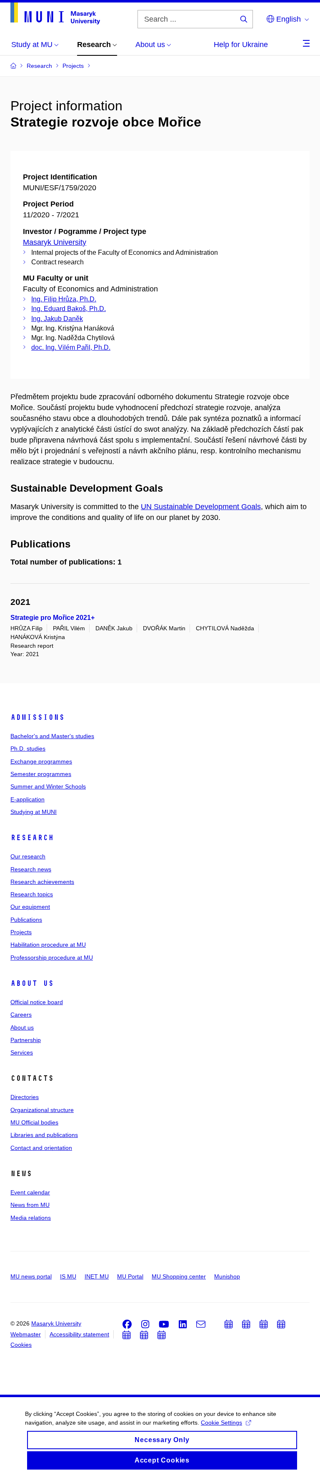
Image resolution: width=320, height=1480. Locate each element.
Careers (21, 1014)
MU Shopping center (179, 1276)
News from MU (30, 1204)
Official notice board (36, 1002)
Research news (30, 869)
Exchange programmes (41, 761)
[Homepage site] (55, 13)
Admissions (37, 717)
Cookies (21, 1344)
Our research (27, 856)
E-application (27, 799)
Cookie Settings (221, 1422)
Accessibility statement (79, 1334)
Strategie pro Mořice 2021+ (52, 617)
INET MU (97, 1276)
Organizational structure (42, 1110)
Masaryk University (54, 242)
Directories (24, 1097)
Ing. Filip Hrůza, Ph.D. (63, 299)
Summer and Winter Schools (48, 786)
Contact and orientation (41, 1147)
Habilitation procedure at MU (48, 944)
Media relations (30, 1217)
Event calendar (30, 1192)
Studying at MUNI (33, 811)
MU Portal (130, 1276)
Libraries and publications (44, 1135)
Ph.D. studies (27, 748)
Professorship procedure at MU (51, 957)
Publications (26, 919)
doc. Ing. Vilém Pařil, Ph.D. (70, 347)
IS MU (68, 1276)
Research (32, 837)
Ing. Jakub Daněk (57, 318)
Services (21, 1052)
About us (32, 983)
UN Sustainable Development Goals (201, 506)
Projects (21, 932)
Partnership (25, 1040)
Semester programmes (40, 774)
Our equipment (30, 906)
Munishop (227, 1276)
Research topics (31, 894)
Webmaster (25, 1334)
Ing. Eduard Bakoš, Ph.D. (68, 308)
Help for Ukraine (241, 44)
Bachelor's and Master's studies (52, 736)
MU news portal (31, 1276)
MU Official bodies (34, 1122)
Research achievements (42, 881)
